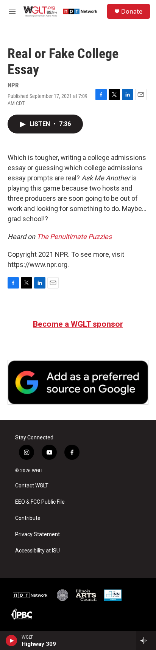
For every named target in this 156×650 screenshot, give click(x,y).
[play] (11, 640)
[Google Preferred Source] (78, 382)
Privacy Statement (37, 534)
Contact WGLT (31, 486)
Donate (131, 11)
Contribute (28, 518)
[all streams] (146, 640)
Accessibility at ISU (37, 551)
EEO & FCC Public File (40, 502)
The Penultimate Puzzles (74, 236)
